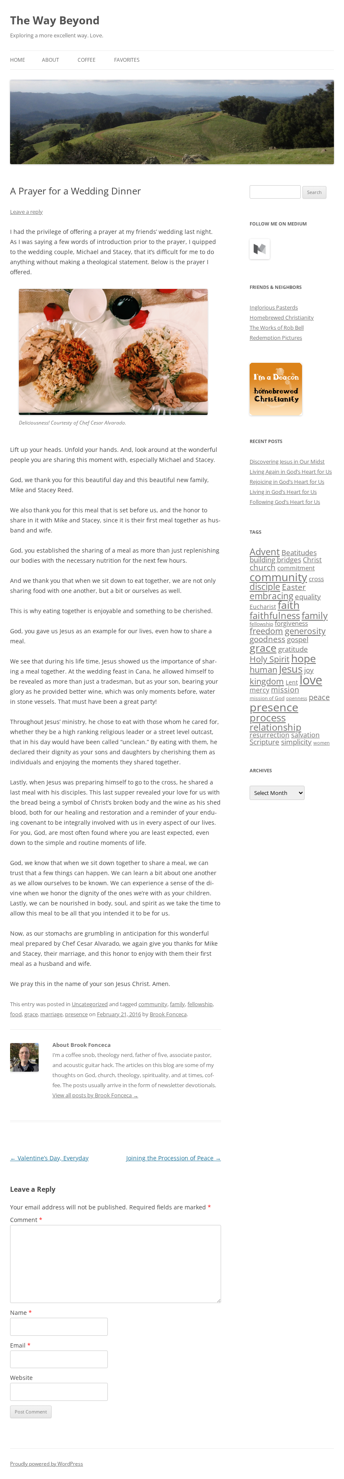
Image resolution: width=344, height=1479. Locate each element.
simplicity (296, 742)
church (263, 567)
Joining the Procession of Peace (173, 1158)
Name (21, 1312)
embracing (271, 596)
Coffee (87, 59)
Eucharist (263, 607)
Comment (26, 1220)
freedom (266, 631)
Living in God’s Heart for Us (283, 492)
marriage (51, 1014)
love (311, 679)
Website (21, 1378)
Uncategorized (90, 1004)
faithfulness (275, 615)
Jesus (290, 669)
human (263, 669)
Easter (294, 587)
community (152, 1004)
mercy (259, 690)
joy (309, 670)
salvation (305, 735)
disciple (265, 587)
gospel (297, 639)
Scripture (264, 742)
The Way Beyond (54, 20)
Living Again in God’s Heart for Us (291, 471)
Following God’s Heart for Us (285, 502)
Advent (265, 551)
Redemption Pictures (276, 337)
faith (289, 605)
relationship (275, 727)
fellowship (200, 1004)
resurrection (269, 735)
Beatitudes (299, 552)
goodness (267, 639)
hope (303, 658)
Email (20, 1345)
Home (17, 59)
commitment (296, 568)
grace (31, 1014)
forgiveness (291, 623)
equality (308, 596)
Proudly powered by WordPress (46, 1463)
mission (285, 689)
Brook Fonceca (168, 1014)
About (50, 59)
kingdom (267, 681)
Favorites (127, 59)
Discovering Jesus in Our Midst (287, 461)
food (16, 1014)
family (177, 1004)
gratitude (293, 649)
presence (76, 1014)
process (268, 717)
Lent (292, 682)
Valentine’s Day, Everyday (49, 1158)
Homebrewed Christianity (282, 317)
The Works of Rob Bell (277, 327)
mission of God (267, 698)
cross (316, 578)
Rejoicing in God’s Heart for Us (287, 481)
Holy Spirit (269, 659)
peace (319, 697)
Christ (312, 559)
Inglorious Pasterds (274, 307)
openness (296, 698)
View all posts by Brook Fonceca (95, 1095)
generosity (305, 631)
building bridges (275, 559)
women (321, 743)
